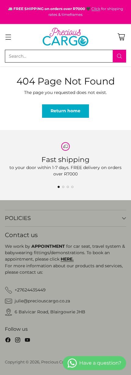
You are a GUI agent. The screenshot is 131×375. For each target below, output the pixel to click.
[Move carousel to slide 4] (72, 187)
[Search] (119, 56)
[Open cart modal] (121, 37)
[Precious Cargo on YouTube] (27, 340)
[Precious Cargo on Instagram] (17, 340)
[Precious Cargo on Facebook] (8, 340)
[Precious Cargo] (65, 37)
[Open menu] (8, 37)
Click (95, 8)
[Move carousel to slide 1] (59, 187)
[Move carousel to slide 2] (63, 187)
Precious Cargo (56, 362)
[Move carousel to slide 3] (68, 187)
